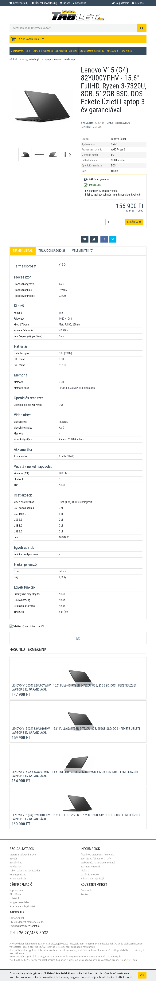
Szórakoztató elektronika (92, 50)
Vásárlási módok (90, 874)
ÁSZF (129, 960)
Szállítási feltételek (90, 866)
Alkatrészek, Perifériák (66, 50)
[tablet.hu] (78, 15)
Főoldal (13, 59)
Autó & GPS (113, 50)
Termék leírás (23, 250)
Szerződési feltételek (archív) (96, 858)
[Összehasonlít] (94, 239)
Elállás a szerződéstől (92, 878)
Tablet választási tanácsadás (25, 870)
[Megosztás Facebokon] (104, 239)
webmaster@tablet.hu (28, 926)
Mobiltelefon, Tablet (20, 50)
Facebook (86, 890)
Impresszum (16, 890)
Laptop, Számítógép (43, 50)
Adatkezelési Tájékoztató (23, 906)
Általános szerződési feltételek (97, 854)
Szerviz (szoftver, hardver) (23, 854)
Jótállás (85, 870)
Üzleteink (14, 898)
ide (131, 977)
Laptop (47, 59)
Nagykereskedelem (20, 902)
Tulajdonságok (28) (52, 250)
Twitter (84, 894)
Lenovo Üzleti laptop (64, 59)
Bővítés (13, 858)
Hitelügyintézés (18, 874)
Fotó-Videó (126, 50)
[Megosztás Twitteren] (112, 239)
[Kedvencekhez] (84, 239)
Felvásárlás (15, 866)
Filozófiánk (15, 894)
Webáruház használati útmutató (98, 862)
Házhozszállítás (18, 878)
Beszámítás (16, 862)
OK (142, 975)
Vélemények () (82, 250)
